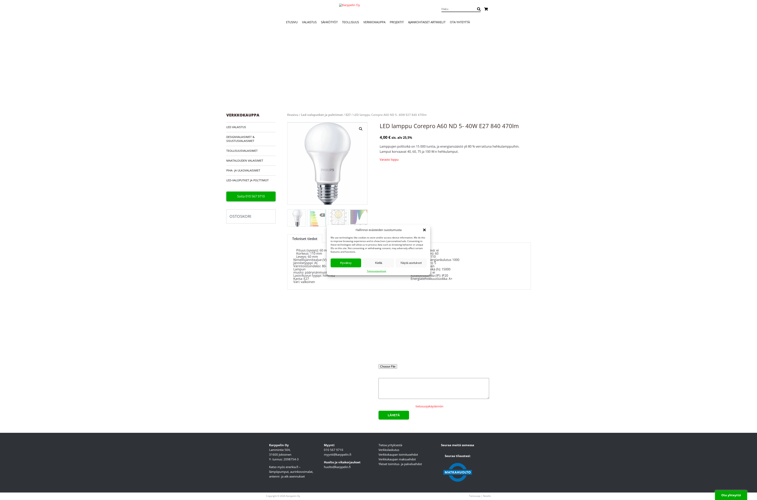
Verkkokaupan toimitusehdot (398, 454)
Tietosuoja (474, 496)
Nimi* (382, 328)
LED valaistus (236, 127)
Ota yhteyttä (460, 22)
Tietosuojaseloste (376, 271)
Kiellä (378, 262)
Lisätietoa (385, 375)
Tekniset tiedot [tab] (304, 238)
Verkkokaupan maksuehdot (397, 459)
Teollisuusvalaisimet (242, 151)
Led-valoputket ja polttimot (247, 180)
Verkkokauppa (374, 22)
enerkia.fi (292, 467)
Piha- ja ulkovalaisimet (243, 170)
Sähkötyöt (329, 22)
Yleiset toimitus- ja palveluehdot (400, 464)
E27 (348, 115)
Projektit (397, 22)
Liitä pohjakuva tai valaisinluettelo (401, 361)
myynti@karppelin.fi (337, 454)
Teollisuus (350, 22)
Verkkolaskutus (388, 450)
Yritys (440, 328)
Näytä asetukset (411, 262)
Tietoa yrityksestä (390, 445)
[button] (424, 230)
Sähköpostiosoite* (390, 345)
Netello (487, 496)
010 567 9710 (333, 450)
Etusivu (292, 22)
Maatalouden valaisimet (244, 160)
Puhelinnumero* (447, 345)
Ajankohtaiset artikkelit (427, 22)
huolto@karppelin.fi (337, 467)
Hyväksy (346, 262)
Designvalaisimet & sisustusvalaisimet (240, 139)
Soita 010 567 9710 (251, 196)
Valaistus (309, 22)
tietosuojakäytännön (429, 406)
